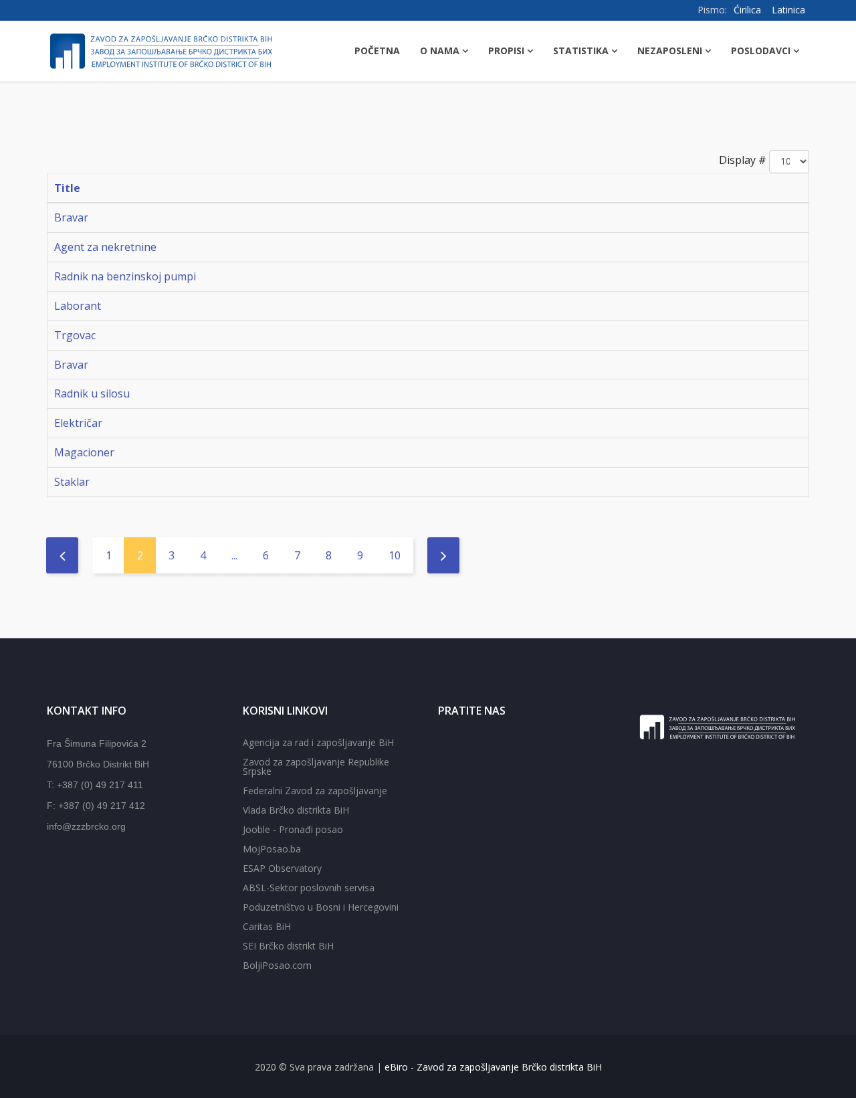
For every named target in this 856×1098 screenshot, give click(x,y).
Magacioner (84, 452)
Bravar (71, 217)
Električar (78, 423)
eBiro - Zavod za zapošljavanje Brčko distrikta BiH (493, 1067)
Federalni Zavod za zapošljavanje (315, 790)
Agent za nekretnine (105, 247)
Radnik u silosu (92, 393)
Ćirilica (747, 9)
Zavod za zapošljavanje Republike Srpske (316, 766)
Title (67, 188)
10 (395, 555)
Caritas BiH (267, 926)
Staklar (72, 481)
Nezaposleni (669, 50)
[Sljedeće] (443, 555)
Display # (742, 160)
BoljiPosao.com (277, 965)
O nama (439, 50)
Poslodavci (760, 50)
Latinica (788, 9)
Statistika (581, 50)
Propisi (506, 50)
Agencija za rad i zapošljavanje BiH (318, 742)
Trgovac (75, 335)
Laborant (77, 305)
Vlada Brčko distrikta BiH (296, 810)
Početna (377, 50)
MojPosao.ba (272, 848)
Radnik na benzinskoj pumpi (125, 276)
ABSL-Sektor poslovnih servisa (308, 887)
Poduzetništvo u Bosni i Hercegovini (321, 907)
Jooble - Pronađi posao (293, 829)
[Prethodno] (62, 555)
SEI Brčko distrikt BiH (288, 945)
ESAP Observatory (282, 868)
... (234, 555)
